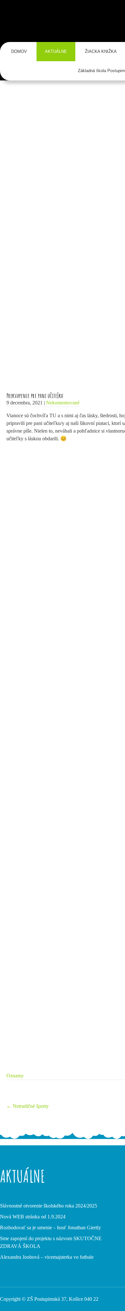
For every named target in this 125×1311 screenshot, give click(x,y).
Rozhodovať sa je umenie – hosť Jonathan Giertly (50, 1227)
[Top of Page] (106, 1297)
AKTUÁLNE (56, 51)
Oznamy (15, 1075)
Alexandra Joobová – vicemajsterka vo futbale (47, 1257)
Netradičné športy (27, 1106)
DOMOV (19, 51)
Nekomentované (62, 402)
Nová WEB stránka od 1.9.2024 (32, 1216)
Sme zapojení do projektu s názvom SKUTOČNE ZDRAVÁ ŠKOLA (51, 1242)
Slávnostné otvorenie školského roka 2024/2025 (48, 1205)
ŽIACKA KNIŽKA (101, 51)
